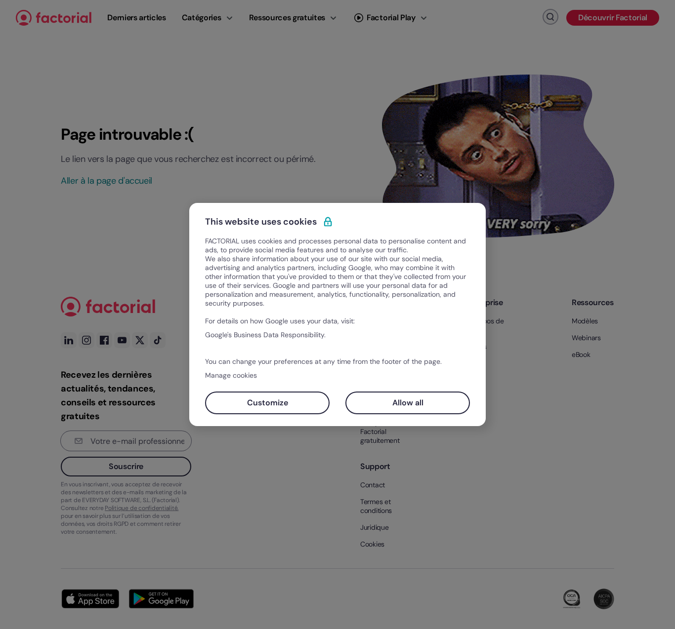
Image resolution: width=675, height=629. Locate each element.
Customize (267, 402)
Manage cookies (231, 375)
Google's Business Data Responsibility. (265, 334)
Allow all (407, 402)
